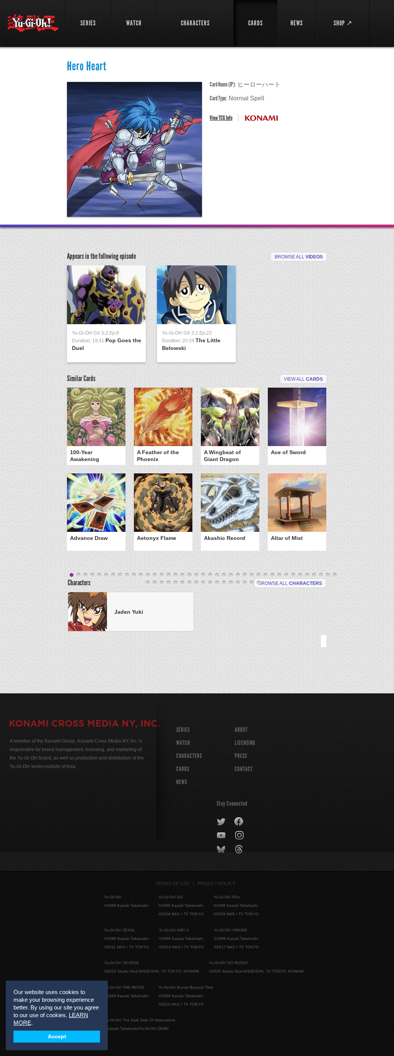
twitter (221, 821)
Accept (57, 1036)
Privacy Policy (216, 883)
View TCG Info (221, 118)
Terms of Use (172, 883)
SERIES (183, 729)
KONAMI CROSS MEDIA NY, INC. (85, 724)
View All (303, 379)
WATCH (183, 742)
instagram (240, 835)
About (241, 729)
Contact (244, 769)
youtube (222, 835)
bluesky (222, 849)
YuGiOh (33, 23)
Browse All (299, 257)
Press (241, 756)
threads (240, 849)
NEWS (181, 782)
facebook (239, 821)
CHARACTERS (189, 756)
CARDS (182, 769)
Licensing (245, 742)
